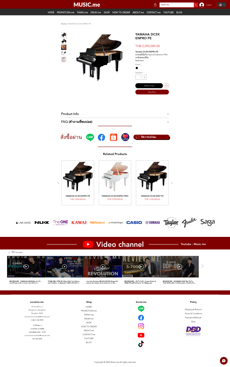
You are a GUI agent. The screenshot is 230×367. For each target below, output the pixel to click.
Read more (139, 60)
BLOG (89, 342)
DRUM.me (88, 318)
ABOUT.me (89, 330)
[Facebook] (101, 137)
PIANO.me (89, 314)
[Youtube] (141, 335)
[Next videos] (202, 266)
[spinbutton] (141, 77)
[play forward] (212, 223)
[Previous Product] (58, 182)
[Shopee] (113, 137)
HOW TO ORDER (89, 326)
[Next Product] (171, 182)
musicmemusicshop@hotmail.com (37, 317)
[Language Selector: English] (221, 4)
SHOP (89, 322)
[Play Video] (26, 266)
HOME (89, 307)
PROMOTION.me (89, 311)
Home (63, 24)
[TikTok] (141, 344)
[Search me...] (196, 5)
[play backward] (18, 223)
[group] (115, 182)
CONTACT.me (88, 334)
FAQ (193, 321)
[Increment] (144, 77)
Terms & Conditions (193, 313)
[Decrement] (137, 77)
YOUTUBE (89, 338)
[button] (16, 252)
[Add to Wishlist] (166, 85)
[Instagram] (141, 326)
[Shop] (155, 5)
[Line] (90, 137)
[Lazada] (125, 137)
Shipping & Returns (193, 309)
